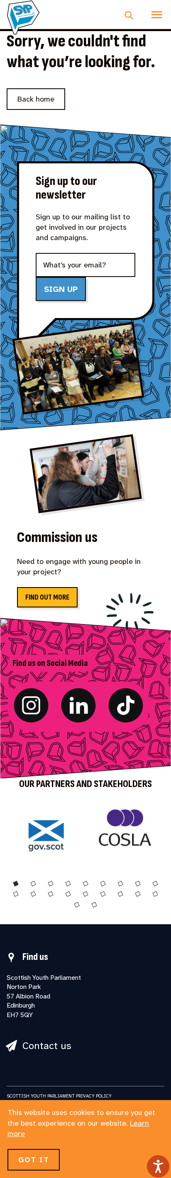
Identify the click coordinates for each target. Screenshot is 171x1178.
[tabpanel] (46, 832)
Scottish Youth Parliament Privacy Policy (59, 1096)
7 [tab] (120, 884)
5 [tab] (85, 884)
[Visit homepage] (23, 17)
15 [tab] (103, 894)
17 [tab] (138, 894)
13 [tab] (68, 894)
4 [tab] (68, 884)
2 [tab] (33, 884)
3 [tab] (51, 884)
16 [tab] (120, 894)
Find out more (47, 597)
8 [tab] (138, 884)
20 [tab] (94, 905)
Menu (156, 14)
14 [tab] (85, 894)
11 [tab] (33, 894)
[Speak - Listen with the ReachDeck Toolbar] (158, 1166)
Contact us (46, 1046)
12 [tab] (51, 894)
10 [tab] (16, 894)
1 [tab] (16, 884)
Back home (35, 99)
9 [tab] (155, 884)
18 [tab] (155, 894)
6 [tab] (103, 884)
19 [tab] (77, 905)
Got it (33, 1160)
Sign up (61, 289)
